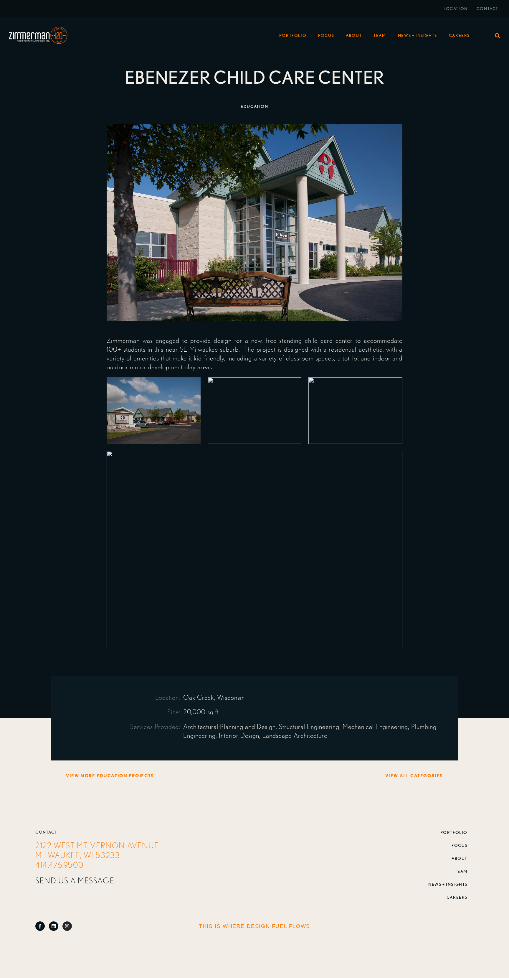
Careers (459, 35)
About (354, 35)
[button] (498, 35)
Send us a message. (75, 880)
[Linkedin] (53, 926)
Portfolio (292, 35)
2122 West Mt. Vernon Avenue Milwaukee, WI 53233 (97, 850)
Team (380, 35)
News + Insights (417, 35)
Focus (326, 35)
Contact (487, 8)
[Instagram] (67, 926)
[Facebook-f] (40, 926)
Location (456, 8)
